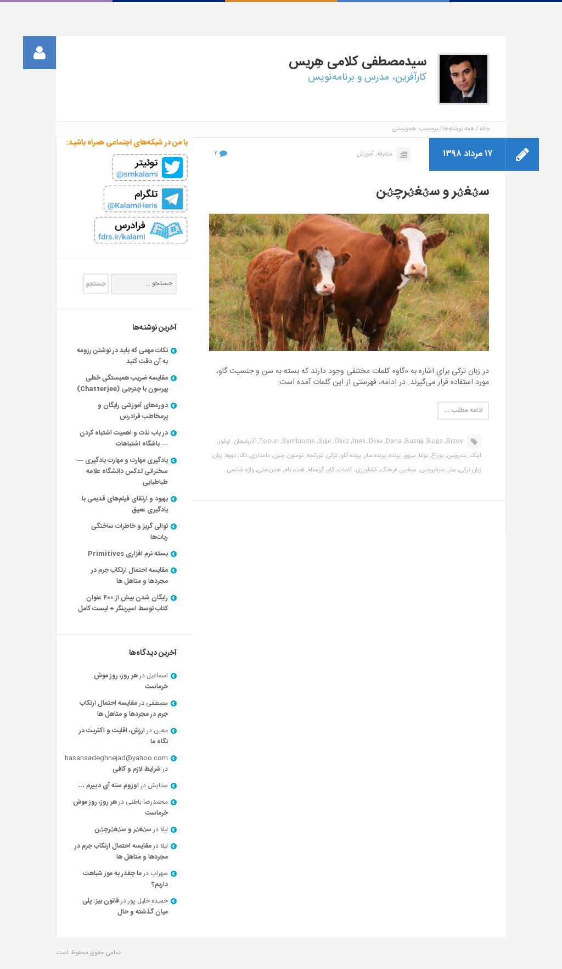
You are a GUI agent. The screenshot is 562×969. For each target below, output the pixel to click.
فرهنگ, (388, 470)
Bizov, (454, 442)
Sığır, (324, 442)
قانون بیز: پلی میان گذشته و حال (125, 906)
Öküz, (341, 442)
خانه (485, 129)
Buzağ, (413, 442)
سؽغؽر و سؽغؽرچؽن (432, 192)
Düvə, (375, 442)
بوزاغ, (436, 456)
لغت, (299, 470)
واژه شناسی (240, 470)
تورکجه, (314, 456)
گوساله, (315, 470)
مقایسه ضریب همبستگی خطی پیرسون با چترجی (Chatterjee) (122, 383)
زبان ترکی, (469, 470)
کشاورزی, (365, 470)
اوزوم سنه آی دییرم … (108, 785)
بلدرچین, (456, 456)
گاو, (329, 470)
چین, (278, 456)
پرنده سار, (374, 456)
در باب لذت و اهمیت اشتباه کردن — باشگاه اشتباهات (124, 438)
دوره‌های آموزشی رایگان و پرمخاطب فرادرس (133, 411)
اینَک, (474, 456)
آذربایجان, (244, 442)
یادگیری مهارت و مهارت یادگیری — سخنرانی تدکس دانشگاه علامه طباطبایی (122, 471)
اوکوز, (224, 442)
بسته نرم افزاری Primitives (128, 553)
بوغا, (422, 456)
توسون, (295, 456)
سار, (451, 470)
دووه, (230, 456)
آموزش (365, 154)
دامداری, (259, 456)
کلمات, (344, 470)
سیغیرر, (408, 470)
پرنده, (394, 456)
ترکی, (331, 456)
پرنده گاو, (350, 456)
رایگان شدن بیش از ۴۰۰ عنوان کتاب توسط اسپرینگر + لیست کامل (123, 603)
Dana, (393, 442)
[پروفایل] (39, 52)
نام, (287, 470)
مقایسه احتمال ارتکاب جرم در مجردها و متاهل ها (129, 576)
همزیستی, (268, 470)
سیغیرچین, (431, 470)
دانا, (242, 456)
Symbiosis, (297, 442)
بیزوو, (408, 456)
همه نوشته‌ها (459, 129)
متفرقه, (383, 154)
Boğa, (434, 442)
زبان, (216, 456)
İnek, (358, 442)
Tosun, (268, 442)
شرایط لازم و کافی (137, 769)
